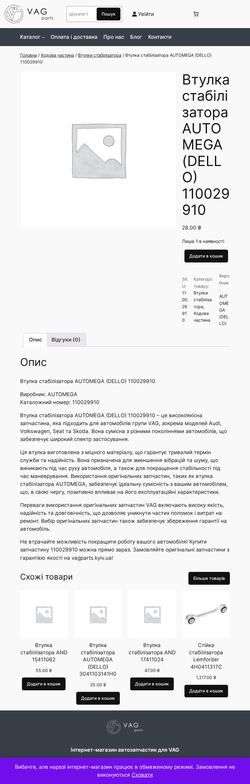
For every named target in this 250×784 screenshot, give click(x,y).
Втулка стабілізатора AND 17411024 (152, 652)
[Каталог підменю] (43, 36)
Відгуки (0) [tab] (66, 340)
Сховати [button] (142, 775)
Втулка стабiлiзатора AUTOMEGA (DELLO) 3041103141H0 (97, 659)
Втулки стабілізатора (99, 55)
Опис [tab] (35, 340)
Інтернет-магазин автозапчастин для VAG (125, 750)
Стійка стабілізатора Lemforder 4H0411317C (206, 656)
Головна (28, 55)
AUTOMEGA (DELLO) (224, 310)
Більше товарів (209, 578)
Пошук (109, 13)
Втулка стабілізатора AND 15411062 (43, 652)
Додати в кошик (206, 255)
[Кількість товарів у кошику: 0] (195, 14)
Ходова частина (57, 55)
